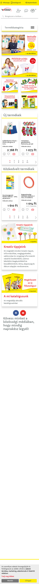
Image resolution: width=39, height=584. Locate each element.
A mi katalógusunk (16, 296)
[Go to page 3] (18, 160)
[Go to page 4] (23, 160)
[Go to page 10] (27, 162)
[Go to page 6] (10, 162)
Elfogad (28, 581)
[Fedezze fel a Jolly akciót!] (29, 85)
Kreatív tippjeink (15, 246)
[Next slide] (35, 162)
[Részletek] (4, 154)
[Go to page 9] (23, 162)
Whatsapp (6, 2)
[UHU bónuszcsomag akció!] (29, 101)
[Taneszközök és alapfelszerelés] (10, 101)
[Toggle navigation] (32, 27)
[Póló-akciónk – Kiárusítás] (19, 67)
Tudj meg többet (8, 576)
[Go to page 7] (14, 162)
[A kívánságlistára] (8, 154)
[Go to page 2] (14, 160)
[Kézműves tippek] (26, 10)
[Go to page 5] (27, 160)
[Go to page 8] (18, 162)
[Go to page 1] (10, 160)
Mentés (10, 581)
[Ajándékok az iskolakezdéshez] (10, 85)
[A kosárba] (14, 154)
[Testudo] (19, 45)
